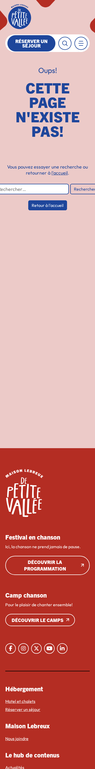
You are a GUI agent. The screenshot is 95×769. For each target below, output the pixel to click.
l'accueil (59, 173)
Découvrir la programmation (45, 565)
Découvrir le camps (37, 620)
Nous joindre (16, 738)
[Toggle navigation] (81, 43)
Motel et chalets (20, 701)
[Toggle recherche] (65, 43)
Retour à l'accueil (48, 205)
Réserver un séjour (31, 43)
